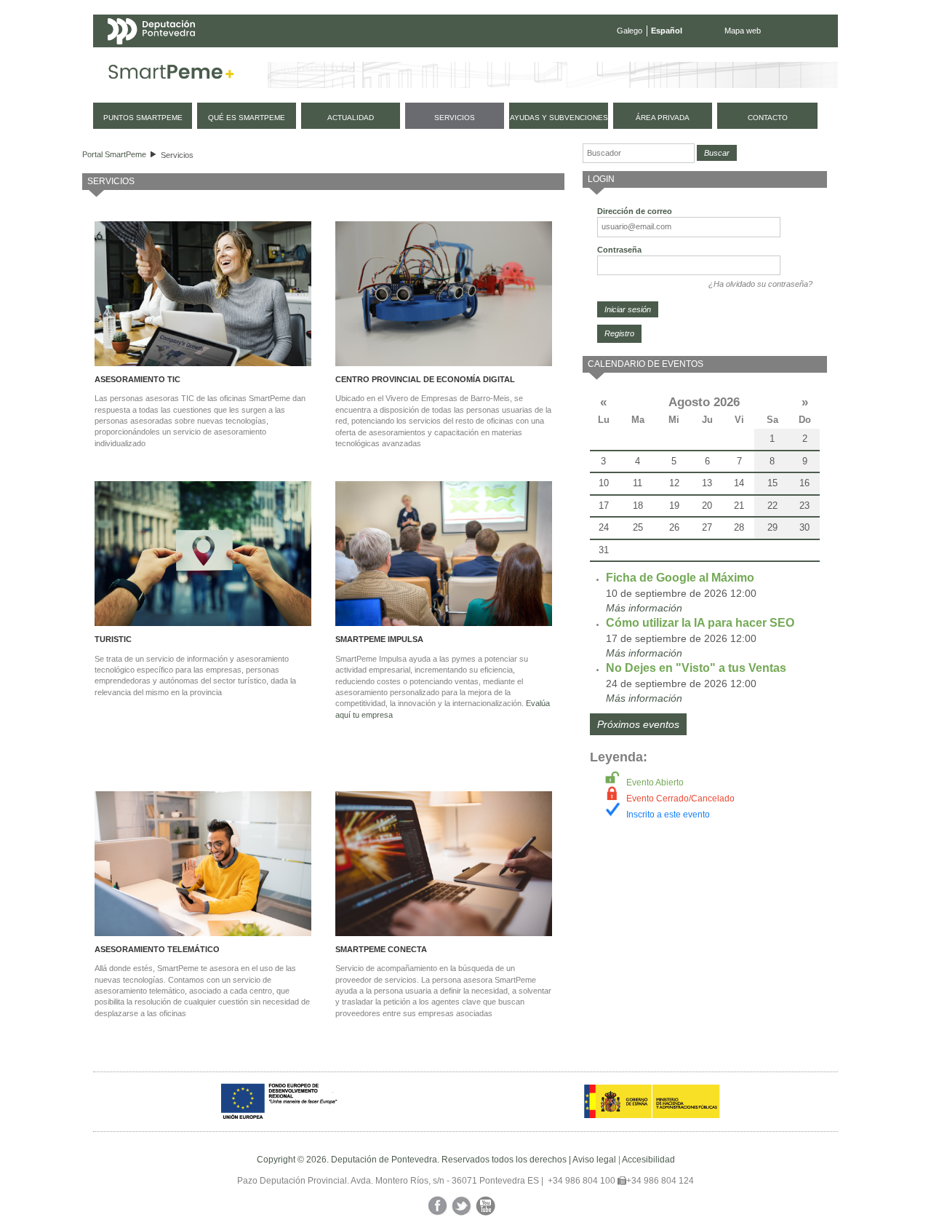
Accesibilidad (648, 1159)
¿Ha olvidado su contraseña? (760, 284)
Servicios (177, 155)
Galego (629, 30)
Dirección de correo (634, 211)
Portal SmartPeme (114, 154)
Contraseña (619, 249)
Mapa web (742, 30)
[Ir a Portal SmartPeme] (171, 75)
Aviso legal (594, 1159)
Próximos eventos (638, 724)
